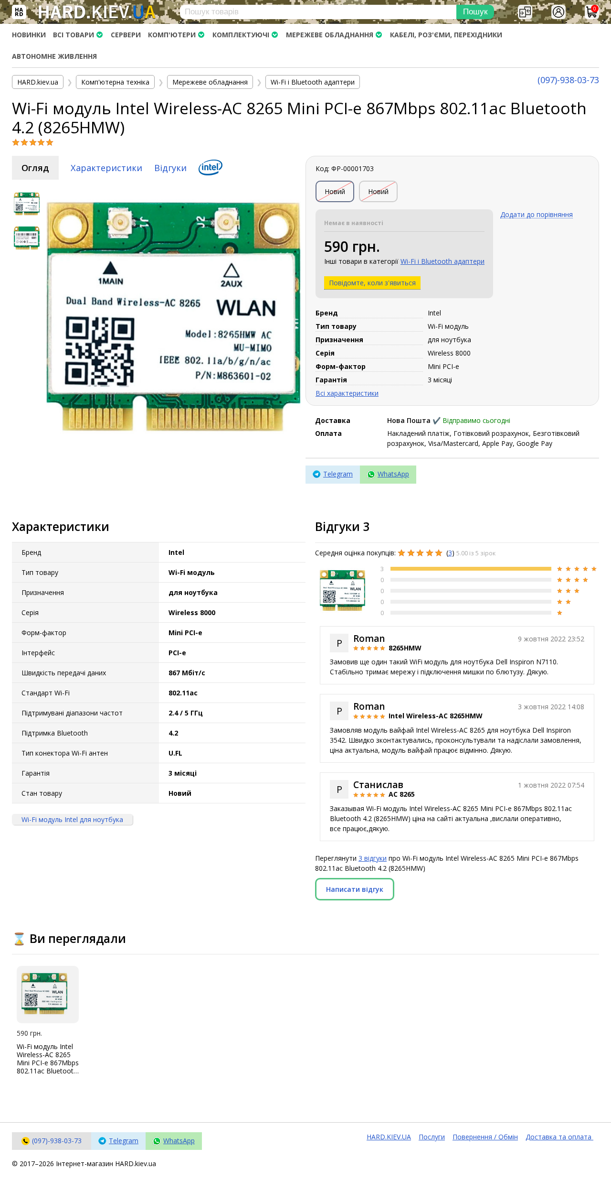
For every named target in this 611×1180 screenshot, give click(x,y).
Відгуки (170, 167)
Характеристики (106, 167)
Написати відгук (354, 889)
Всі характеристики (347, 393)
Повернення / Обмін (485, 1136)
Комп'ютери (172, 34)
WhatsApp (393, 473)
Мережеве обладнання (329, 34)
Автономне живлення (54, 56)
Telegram (338, 473)
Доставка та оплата (559, 1136)
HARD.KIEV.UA (389, 1136)
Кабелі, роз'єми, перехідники (446, 34)
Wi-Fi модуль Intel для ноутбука (72, 819)
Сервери (126, 34)
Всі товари (73, 34)
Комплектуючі (240, 34)
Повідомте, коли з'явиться (372, 282)
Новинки (29, 34)
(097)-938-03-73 (568, 80)
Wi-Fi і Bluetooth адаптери (442, 261)
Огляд (35, 167)
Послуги (432, 1136)
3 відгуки (372, 858)
